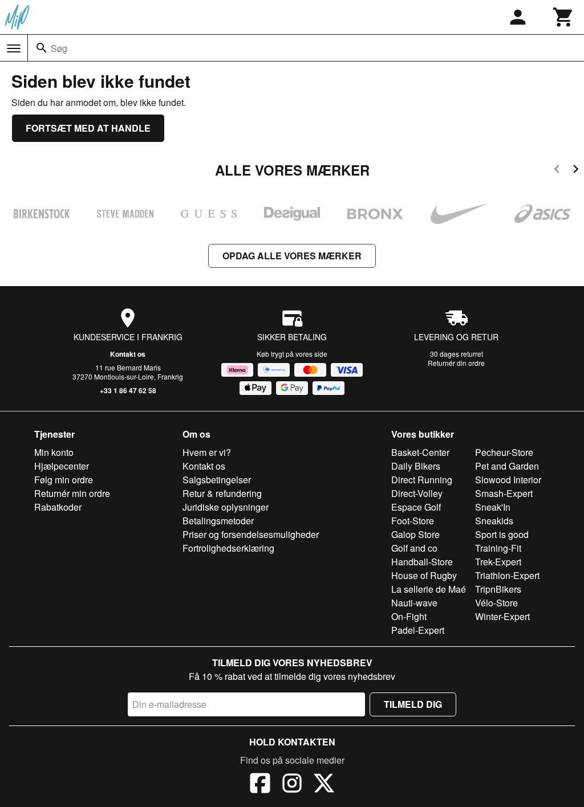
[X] (324, 785)
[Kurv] (563, 17)
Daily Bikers (415, 465)
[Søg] (41, 48)
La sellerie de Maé (428, 589)
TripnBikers (498, 589)
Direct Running (421, 479)
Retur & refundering (222, 493)
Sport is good (502, 534)
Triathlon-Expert (507, 575)
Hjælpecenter (61, 465)
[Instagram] (292, 785)
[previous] (557, 171)
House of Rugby (424, 575)
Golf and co (414, 548)
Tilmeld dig (413, 704)
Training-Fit (498, 548)
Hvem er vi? (206, 452)
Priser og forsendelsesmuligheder (250, 534)
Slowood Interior (508, 479)
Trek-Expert (498, 561)
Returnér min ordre (72, 493)
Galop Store (415, 534)
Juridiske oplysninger (225, 506)
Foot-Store (412, 520)
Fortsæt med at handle (88, 127)
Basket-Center (420, 452)
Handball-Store (422, 561)
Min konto (54, 452)
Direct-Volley (417, 493)
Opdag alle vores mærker (292, 255)
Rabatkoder (58, 506)
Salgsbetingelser (216, 479)
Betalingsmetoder (218, 520)
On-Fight (409, 616)
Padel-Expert (417, 630)
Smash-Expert (504, 493)
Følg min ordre (63, 479)
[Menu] (13, 48)
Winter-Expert (502, 616)
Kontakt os (127, 353)
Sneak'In (492, 506)
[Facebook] (260, 785)
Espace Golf (416, 506)
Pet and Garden (507, 465)
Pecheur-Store (504, 452)
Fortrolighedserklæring (228, 548)
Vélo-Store (496, 602)
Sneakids (494, 520)
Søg (59, 48)
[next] (575, 171)
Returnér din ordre (456, 363)
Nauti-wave (414, 602)
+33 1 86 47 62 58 (128, 390)
